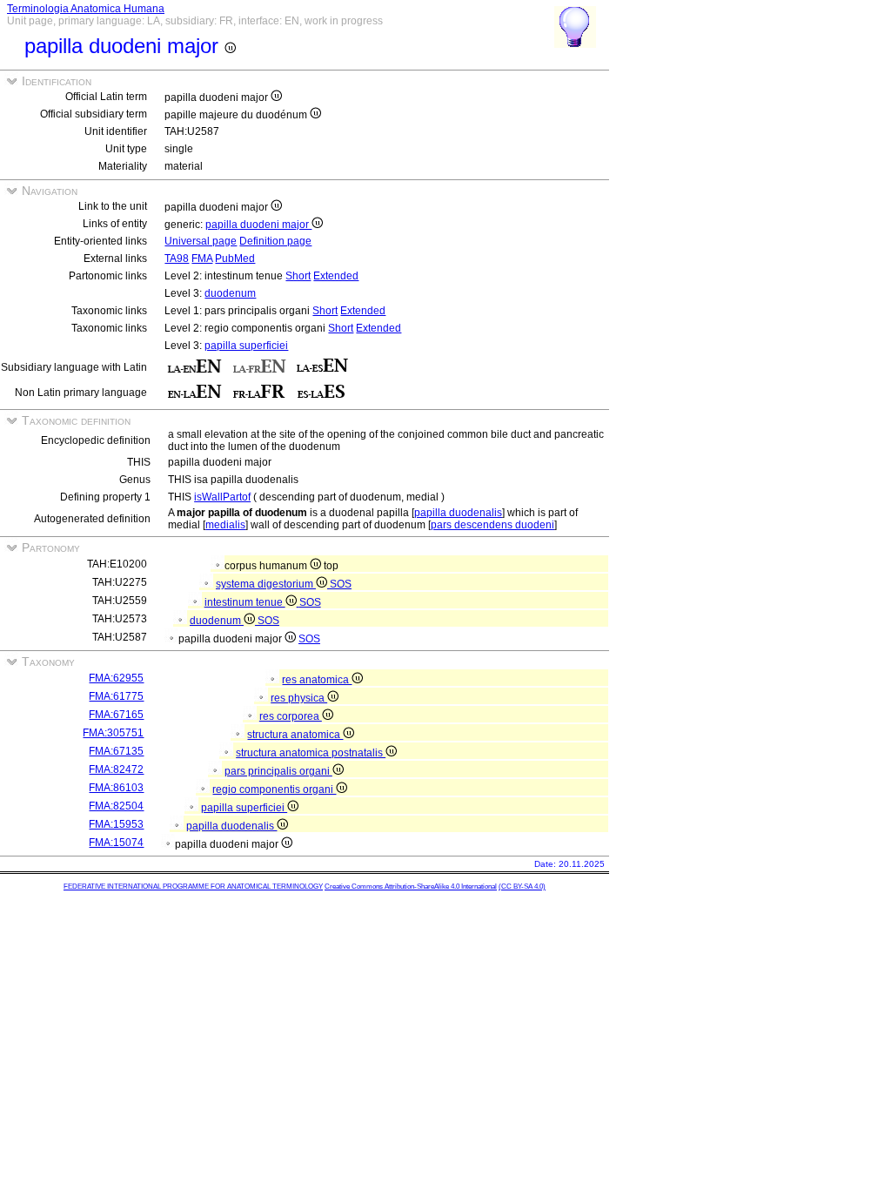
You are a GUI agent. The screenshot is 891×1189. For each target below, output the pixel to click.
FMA (201, 258)
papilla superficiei (246, 345)
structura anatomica (295, 735)
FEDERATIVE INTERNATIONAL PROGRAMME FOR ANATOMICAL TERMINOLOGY (193, 886)
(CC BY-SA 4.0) (522, 886)
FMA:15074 (116, 842)
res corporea (290, 716)
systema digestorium (266, 584)
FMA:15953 (116, 824)
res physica (299, 698)
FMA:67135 (116, 751)
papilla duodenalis (458, 513)
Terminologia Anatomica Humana (85, 9)
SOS (341, 584)
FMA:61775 (116, 696)
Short (298, 276)
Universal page (200, 241)
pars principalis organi (278, 771)
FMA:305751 (113, 733)
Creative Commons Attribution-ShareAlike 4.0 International (411, 886)
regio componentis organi (274, 789)
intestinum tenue (244, 602)
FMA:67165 (116, 715)
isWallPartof (222, 497)
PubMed (235, 258)
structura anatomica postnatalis (310, 753)
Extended (335, 276)
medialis (225, 525)
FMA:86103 (116, 788)
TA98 (176, 258)
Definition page (275, 241)
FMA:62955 (116, 678)
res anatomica (317, 680)
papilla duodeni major (258, 224)
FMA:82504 (116, 806)
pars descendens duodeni (492, 525)
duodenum (230, 293)
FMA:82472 (116, 769)
